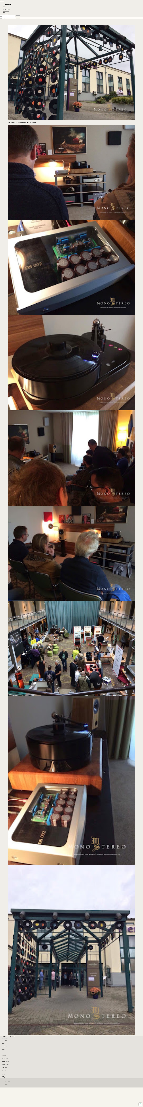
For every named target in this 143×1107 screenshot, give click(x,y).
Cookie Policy (4, 1067)
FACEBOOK (8, 1083)
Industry (3, 1049)
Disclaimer (4, 1042)
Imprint (3, 1043)
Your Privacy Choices (5, 1062)
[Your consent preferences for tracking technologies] (140, 1104)
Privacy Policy (4, 1065)
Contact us (4, 1071)
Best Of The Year (5, 1058)
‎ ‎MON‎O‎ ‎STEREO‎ (7, 4)
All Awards (4, 1055)
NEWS (4, 6)
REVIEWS (5, 7)
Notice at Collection (5, 1064)
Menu (2, 0)
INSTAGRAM (8, 1081)
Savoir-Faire (4, 1077)
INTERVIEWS (6, 9)
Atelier (3, 1076)
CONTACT (5, 14)
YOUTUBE (7, 1084)
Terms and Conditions (5, 1061)
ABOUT (5, 12)
